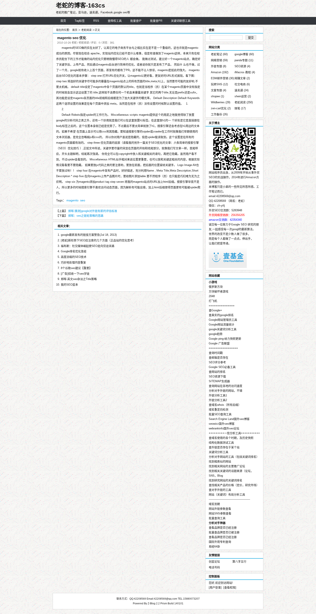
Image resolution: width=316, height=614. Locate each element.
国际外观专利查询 (220, 541)
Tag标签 (80, 20)
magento (72, 200)
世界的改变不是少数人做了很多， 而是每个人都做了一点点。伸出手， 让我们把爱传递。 (231, 238)
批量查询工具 (217, 518)
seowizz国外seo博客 (222, 423)
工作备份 (219, 114)
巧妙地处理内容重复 (73, 262)
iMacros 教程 (245, 72)
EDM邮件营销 (222, 78)
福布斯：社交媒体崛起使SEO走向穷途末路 (87, 246)
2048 (212, 296)
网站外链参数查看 (220, 508)
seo (82, 200)
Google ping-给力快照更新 (225, 338)
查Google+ (215, 310)
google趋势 (215, 334)
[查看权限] (229, 587)
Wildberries (220, 102)
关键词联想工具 (180, 20)
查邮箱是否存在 (218, 357)
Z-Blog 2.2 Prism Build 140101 (165, 603)
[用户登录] (215, 587)
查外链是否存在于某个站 (224, 447)
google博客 (244, 54)
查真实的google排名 (221, 315)
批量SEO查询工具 (220, 414)
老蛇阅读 (86, 30)
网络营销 (219, 60)
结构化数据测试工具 (221, 442)
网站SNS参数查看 (220, 513)
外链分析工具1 (218, 395)
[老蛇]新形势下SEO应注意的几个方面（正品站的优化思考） (98, 240)
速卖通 (242, 90)
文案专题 (218, 90)
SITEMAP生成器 (219, 381)
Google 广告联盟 (219, 343)
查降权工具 (115, 20)
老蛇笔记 (219, 54)
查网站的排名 (217, 371)
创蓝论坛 (214, 561)
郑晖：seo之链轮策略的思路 (85, 215)
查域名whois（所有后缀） (225, 404)
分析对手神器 (217, 522)
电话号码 (214, 567)
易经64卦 (214, 546)
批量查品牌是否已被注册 (224, 532)
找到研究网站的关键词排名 (225, 480)
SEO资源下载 (217, 376)
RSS (96, 20)
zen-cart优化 (221, 108)
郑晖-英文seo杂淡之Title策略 (79, 279)
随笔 (240, 108)
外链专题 (218, 66)
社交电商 (242, 84)
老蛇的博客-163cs (80, 5)
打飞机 (213, 300)
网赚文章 (242, 78)
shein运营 (243, 96)
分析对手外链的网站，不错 (225, 390)
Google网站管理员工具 (223, 319)
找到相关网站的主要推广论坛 (227, 466)
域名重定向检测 (218, 409)
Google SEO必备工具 (222, 367)
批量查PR (156, 20)
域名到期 (214, 504)
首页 (63, 20)
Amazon (219, 72)
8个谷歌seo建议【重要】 (76, 268)
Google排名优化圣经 (73, 251)
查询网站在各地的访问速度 (225, 386)
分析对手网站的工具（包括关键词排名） (234, 456)
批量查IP (135, 20)
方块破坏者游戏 (218, 291)
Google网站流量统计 (221, 324)
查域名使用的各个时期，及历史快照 (231, 437)
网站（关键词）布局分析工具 (227, 494)
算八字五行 (239, 561)
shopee (217, 96)
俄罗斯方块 (216, 286)
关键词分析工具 (218, 452)
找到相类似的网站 (220, 461)
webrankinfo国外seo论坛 (224, 428)
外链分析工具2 (218, 400)
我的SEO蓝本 (69, 284)
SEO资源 (242, 66)
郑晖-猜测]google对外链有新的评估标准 (92, 211)
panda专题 (244, 60)
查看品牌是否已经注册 (223, 527)
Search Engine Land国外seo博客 (229, 419)
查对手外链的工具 (220, 489)
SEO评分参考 (217, 362)
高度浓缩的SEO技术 (73, 256)
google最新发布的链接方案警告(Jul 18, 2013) (89, 234)
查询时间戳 (216, 352)
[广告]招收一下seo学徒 (75, 273)
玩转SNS (219, 84)
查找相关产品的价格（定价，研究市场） (234, 485)
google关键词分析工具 (222, 329)
